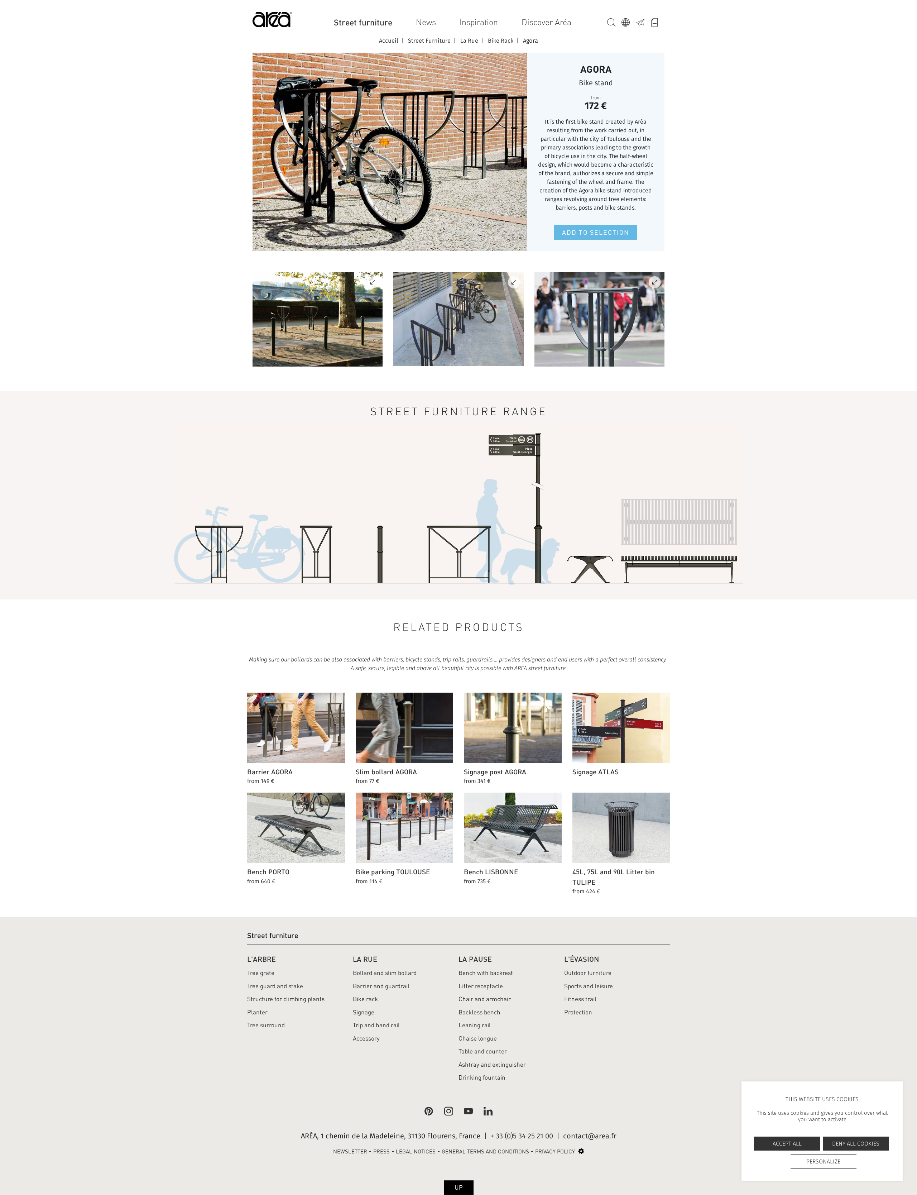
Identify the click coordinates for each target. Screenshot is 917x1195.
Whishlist (657, 21)
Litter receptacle (480, 986)
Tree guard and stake (275, 986)
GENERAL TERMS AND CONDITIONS (485, 1151)
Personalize (823, 1161)
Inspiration (479, 22)
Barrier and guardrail (381, 986)
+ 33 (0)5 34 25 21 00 (521, 1136)
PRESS (381, 1151)
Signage (363, 1012)
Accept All (787, 1143)
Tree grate (260, 972)
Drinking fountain (481, 1077)
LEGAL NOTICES (416, 1151)
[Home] (272, 21)
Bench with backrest (485, 972)
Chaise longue (477, 1038)
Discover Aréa (546, 22)
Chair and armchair (484, 999)
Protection (578, 1012)
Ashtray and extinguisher (492, 1064)
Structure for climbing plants (286, 999)
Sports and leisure (588, 986)
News (426, 22)
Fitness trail (580, 999)
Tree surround (266, 1025)
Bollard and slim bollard (385, 972)
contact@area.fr (589, 1136)
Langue (628, 21)
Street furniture (363, 22)
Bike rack (365, 999)
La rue (365, 959)
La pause (475, 959)
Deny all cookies (855, 1143)
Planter (257, 1012)
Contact (643, 21)
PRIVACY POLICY (555, 1151)
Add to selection (595, 232)
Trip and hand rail (376, 1025)
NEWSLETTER (350, 1151)
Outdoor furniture (587, 972)
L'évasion (581, 959)
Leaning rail (474, 1025)
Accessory (366, 1038)
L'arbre (261, 959)
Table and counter (482, 1051)
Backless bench (479, 1012)
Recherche (614, 21)
